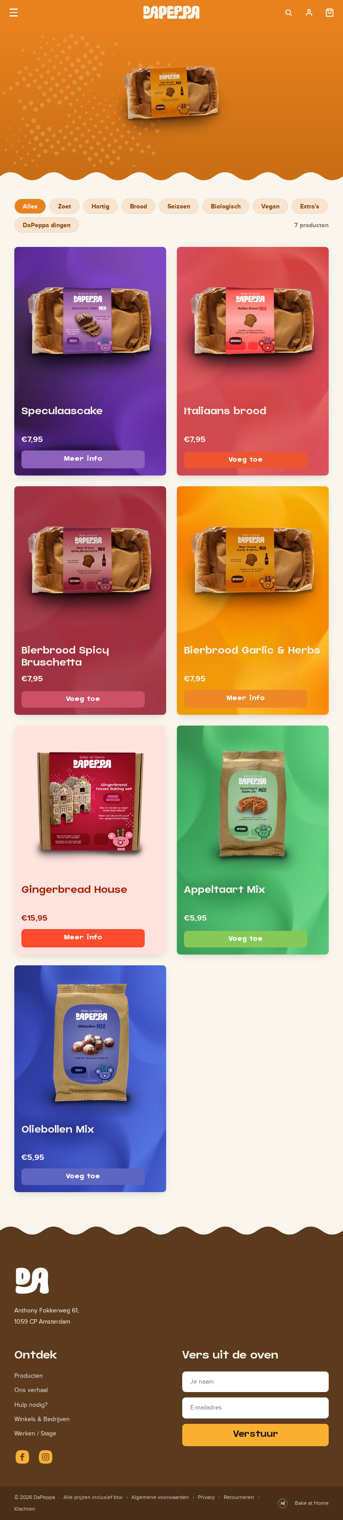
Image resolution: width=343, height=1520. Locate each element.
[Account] (309, 12)
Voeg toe (246, 460)
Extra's (309, 206)
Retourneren (239, 1497)
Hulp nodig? (30, 1404)
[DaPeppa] (171, 12)
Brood (138, 206)
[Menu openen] (13, 12)
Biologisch (226, 206)
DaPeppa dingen (47, 225)
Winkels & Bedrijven (42, 1419)
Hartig (100, 206)
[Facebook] (22, 1457)
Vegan (270, 206)
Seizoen (178, 206)
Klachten (24, 1509)
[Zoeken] (288, 12)
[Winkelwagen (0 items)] (330, 12)
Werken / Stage (35, 1433)
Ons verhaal (31, 1390)
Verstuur (255, 1434)
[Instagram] (46, 1457)
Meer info (83, 459)
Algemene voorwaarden (160, 1497)
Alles (30, 206)
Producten (28, 1375)
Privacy (206, 1497)
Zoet (64, 206)
